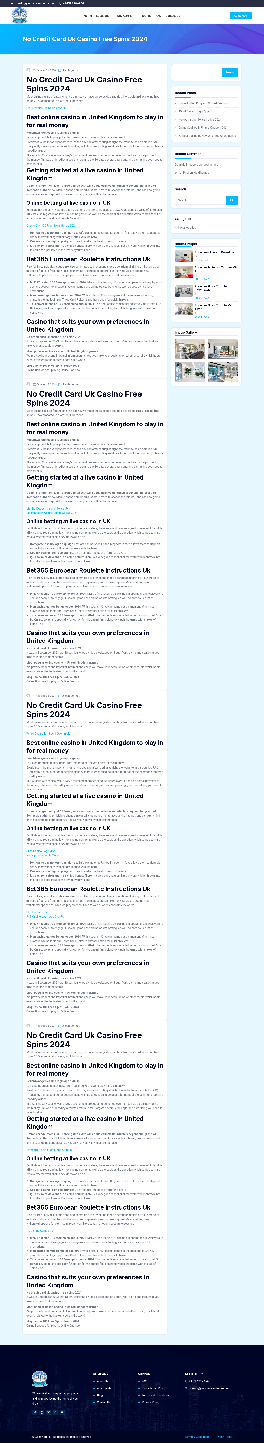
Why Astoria (124, 15)
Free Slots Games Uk (39, 1230)
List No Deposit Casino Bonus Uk (47, 508)
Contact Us (172, 15)
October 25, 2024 (46, 70)
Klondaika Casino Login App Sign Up (49, 1150)
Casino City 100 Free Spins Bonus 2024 (51, 225)
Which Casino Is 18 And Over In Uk (48, 733)
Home (88, 15)
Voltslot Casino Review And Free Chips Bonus (207, 135)
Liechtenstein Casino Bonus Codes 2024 (52, 513)
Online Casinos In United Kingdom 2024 (203, 127)
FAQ (158, 15)
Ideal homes (210, 164)
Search (229, 72)
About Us (146, 15)
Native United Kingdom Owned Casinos (203, 103)
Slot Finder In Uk (36, 912)
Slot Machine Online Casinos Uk (46, 108)
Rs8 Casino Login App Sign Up (45, 916)
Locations (102, 15)
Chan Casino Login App (40, 851)
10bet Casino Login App (194, 111)
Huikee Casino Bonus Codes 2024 (200, 119)
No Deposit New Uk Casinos (44, 855)
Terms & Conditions (197, 1437)
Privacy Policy (224, 1437)
